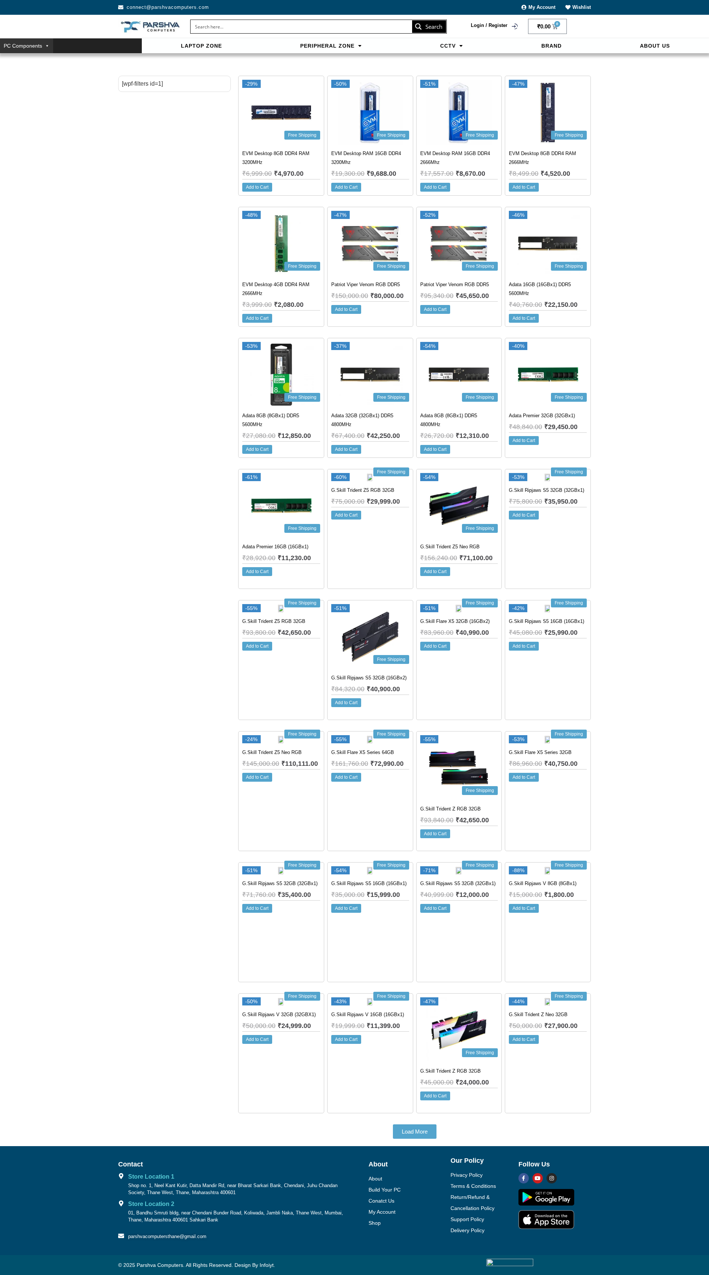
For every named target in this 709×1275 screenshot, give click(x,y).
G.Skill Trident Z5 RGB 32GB (362, 490)
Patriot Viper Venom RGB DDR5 (365, 284)
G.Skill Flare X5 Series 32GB (540, 752)
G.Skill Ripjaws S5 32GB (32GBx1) (546, 490)
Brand (551, 46)
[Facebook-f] (523, 1178)
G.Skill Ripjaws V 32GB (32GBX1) (279, 1014)
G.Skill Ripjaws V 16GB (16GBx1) (367, 1014)
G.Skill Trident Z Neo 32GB (538, 1014)
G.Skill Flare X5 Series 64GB (362, 752)
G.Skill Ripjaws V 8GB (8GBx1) (542, 883)
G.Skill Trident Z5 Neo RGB (450, 546)
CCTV (448, 46)
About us (655, 46)
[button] (331, 45)
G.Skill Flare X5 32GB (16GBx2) (455, 621)
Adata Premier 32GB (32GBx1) (542, 415)
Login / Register (489, 25)
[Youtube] (537, 1178)
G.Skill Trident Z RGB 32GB (450, 809)
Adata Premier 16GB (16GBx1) (275, 546)
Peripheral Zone (327, 46)
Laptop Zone (201, 46)
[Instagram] (552, 1178)
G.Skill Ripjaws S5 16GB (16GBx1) (546, 621)
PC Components (23, 46)
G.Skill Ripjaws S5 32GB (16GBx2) (369, 678)
